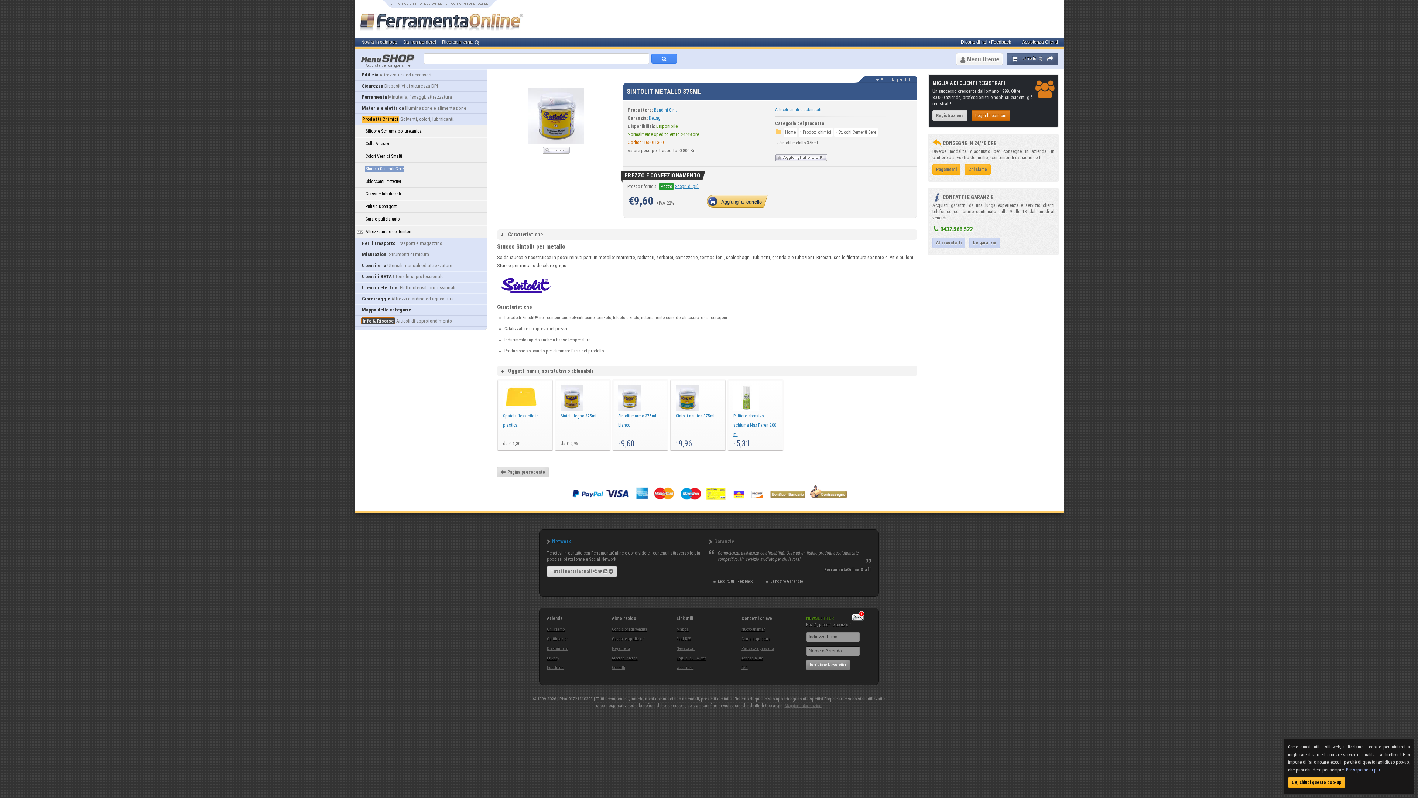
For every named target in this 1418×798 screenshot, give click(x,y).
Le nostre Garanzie (786, 581)
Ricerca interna (625, 658)
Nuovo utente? (753, 629)
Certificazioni (558, 639)
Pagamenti (621, 648)
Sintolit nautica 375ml (695, 416)
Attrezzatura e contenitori (388, 231)
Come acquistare (755, 639)
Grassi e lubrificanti (383, 194)
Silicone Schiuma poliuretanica (394, 131)
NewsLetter (686, 648)
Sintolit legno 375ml (578, 416)
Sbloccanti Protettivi (383, 181)
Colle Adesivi (377, 143)
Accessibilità (752, 658)
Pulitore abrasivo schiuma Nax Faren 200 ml (754, 425)
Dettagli (656, 118)
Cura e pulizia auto (383, 219)
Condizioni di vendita (629, 629)
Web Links (685, 667)
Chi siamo (556, 629)
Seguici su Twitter (691, 658)
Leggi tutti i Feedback (735, 581)
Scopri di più (687, 186)
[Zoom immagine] (556, 152)
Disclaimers (557, 648)
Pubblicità (555, 667)
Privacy (553, 658)
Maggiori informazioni (803, 705)
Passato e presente (757, 648)
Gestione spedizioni (628, 639)
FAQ (744, 667)
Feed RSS (684, 639)
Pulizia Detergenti (382, 206)
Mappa (683, 629)
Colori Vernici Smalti (384, 156)
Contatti (618, 667)
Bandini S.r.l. (665, 110)
